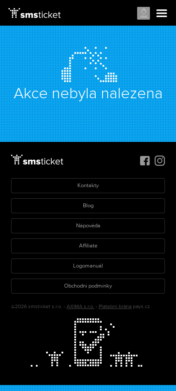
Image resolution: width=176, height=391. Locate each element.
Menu (161, 13)
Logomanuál (88, 265)
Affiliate (88, 245)
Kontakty (88, 185)
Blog (88, 205)
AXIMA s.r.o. (80, 306)
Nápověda (88, 225)
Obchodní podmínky (88, 285)
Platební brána (115, 306)
